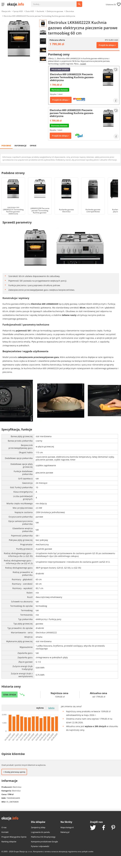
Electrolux (70, 11)
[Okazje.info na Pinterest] (113, 828)
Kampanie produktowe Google (44, 841)
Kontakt (5, 832)
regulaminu (72, 851)
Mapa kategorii (67, 827)
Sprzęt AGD (18, 11)
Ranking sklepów (8, 841)
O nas (3, 827)
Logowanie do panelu (40, 832)
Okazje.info (6, 11)
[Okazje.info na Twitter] (93, 828)
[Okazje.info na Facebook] (103, 828)
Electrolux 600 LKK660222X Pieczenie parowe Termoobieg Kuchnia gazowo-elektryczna (39, 16)
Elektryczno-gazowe (55, 11)
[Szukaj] (56, 2)
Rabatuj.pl (64, 832)
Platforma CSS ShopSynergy (43, 836)
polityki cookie (87, 851)
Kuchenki (40, 11)
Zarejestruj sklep (38, 827)
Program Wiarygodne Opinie (13, 836)
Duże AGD (30, 11)
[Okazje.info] (16, 4)
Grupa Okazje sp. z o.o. (23, 851)
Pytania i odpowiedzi (40, 846)
